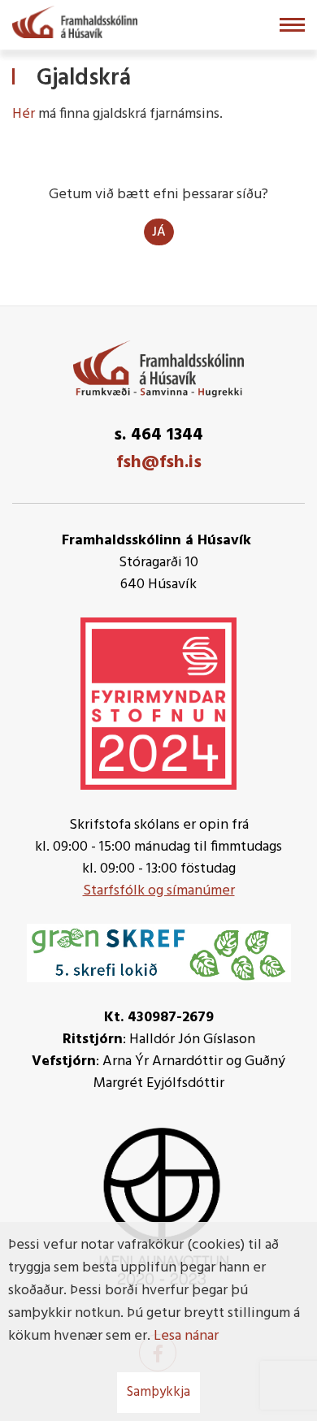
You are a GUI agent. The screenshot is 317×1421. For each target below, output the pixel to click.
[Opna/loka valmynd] (292, 25)
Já (159, 232)
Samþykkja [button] (158, 1392)
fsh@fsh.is (159, 462)
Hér (23, 114)
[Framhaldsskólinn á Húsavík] (74, 20)
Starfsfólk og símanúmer (159, 891)
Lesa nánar (186, 1336)
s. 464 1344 (158, 435)
